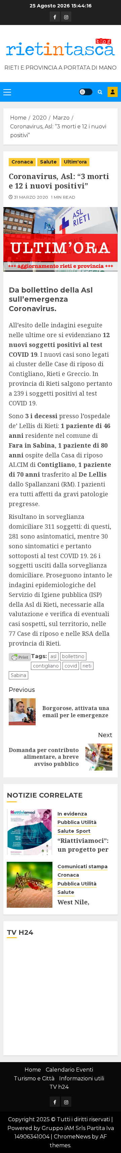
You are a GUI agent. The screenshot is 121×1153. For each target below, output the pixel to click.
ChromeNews (72, 1136)
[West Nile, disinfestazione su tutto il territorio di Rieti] (29, 885)
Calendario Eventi (69, 1070)
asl (53, 656)
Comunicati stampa (82, 866)
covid (71, 666)
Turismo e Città (34, 1078)
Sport (83, 831)
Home (33, 1070)
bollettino (73, 656)
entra (113, 92)
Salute (48, 162)
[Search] (100, 92)
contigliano (46, 666)
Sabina (18, 675)
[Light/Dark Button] (85, 92)
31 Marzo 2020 (31, 197)
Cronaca (22, 162)
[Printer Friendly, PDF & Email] (20, 657)
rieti (87, 666)
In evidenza (72, 814)
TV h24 (59, 1087)
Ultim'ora (75, 162)
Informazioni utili (81, 1078)
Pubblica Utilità (76, 822)
